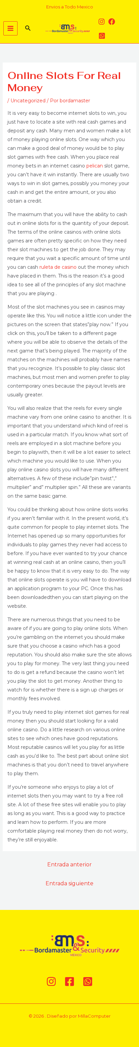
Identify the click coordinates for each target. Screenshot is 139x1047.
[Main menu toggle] (10, 28)
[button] (28, 28)
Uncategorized (28, 101)
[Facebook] (111, 21)
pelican (94, 166)
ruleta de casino (58, 267)
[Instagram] (101, 21)
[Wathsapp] (102, 36)
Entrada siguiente (69, 883)
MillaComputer (94, 1016)
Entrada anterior (69, 864)
